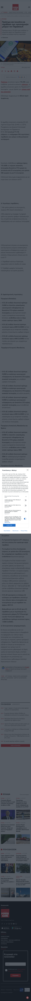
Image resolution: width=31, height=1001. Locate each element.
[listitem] (15, 497)
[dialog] (15, 500)
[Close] (28, 470)
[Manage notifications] (27, 997)
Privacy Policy (24, 530)
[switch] (25, 500)
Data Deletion (7, 530)
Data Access (15, 530)
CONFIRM (9, 525)
